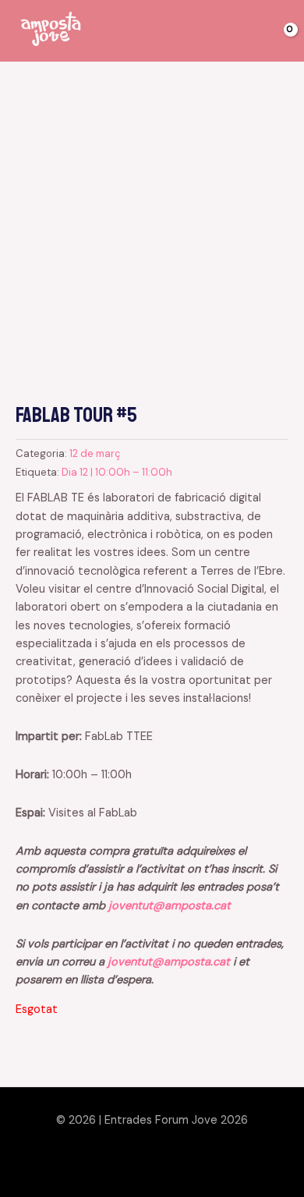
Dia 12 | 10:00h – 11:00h (117, 472)
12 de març (94, 453)
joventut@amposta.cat (169, 905)
